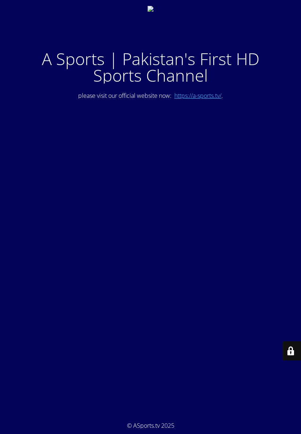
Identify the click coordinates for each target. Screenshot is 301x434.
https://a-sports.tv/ (197, 96)
